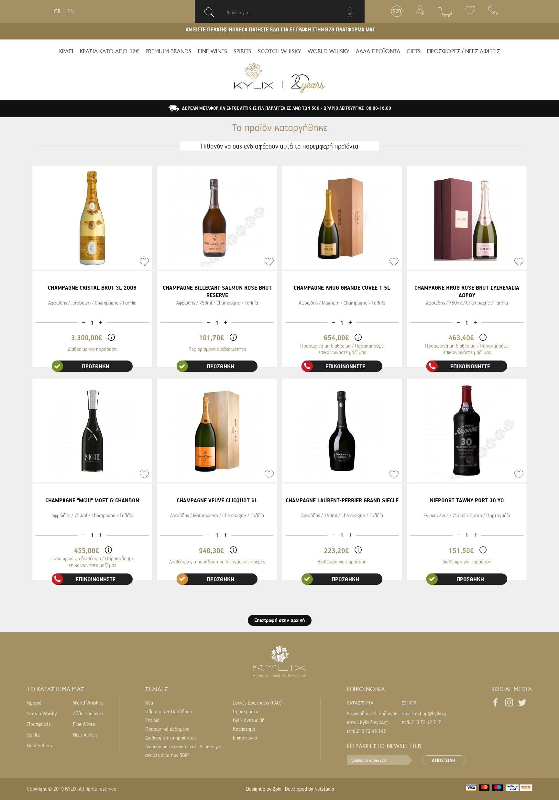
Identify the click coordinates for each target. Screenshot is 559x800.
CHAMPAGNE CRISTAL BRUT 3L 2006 (92, 287)
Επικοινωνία (245, 737)
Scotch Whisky (42, 713)
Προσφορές (38, 724)
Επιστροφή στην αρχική (279, 620)
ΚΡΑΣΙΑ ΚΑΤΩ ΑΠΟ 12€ (109, 51)
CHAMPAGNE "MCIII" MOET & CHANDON (92, 500)
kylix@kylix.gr (374, 722)
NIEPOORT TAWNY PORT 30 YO (467, 500)
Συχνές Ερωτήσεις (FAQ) (257, 702)
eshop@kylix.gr (430, 713)
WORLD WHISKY (328, 51)
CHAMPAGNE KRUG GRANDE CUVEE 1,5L (342, 287)
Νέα (149, 702)
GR (57, 11)
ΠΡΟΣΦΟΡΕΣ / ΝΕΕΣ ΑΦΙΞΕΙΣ (463, 51)
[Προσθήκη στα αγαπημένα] (144, 261)
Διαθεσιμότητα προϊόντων (171, 737)
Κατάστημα (244, 729)
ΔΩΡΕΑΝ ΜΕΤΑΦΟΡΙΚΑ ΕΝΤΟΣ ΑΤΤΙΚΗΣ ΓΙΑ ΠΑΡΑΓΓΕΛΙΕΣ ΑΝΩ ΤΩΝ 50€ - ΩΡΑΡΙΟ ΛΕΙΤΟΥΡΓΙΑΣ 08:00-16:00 (286, 108)
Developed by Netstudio (309, 788)
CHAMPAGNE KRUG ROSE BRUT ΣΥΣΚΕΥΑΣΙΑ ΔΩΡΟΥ (466, 291)
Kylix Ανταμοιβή (249, 720)
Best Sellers (39, 745)
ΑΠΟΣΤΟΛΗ (443, 760)
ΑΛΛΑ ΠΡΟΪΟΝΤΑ (378, 51)
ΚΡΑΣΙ (66, 51)
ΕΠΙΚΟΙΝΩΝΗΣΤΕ (345, 366)
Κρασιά (34, 702)
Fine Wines (84, 724)
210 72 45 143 (371, 731)
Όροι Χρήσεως (247, 711)
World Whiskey (88, 702)
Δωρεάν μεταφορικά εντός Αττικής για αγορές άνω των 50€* (183, 750)
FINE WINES (212, 51)
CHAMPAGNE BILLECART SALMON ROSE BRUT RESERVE (217, 291)
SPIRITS (242, 51)
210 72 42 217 (426, 722)
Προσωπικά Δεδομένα (167, 729)
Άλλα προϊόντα (88, 713)
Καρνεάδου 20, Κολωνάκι (373, 713)
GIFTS (414, 51)
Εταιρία (152, 720)
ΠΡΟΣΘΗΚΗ (95, 366)
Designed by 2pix (263, 788)
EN (71, 11)
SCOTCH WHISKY (279, 51)
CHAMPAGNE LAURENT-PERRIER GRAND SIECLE (342, 500)
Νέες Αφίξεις (85, 734)
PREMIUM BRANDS (169, 51)
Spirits (33, 734)
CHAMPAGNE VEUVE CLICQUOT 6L (217, 500)
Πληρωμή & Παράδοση (168, 711)
